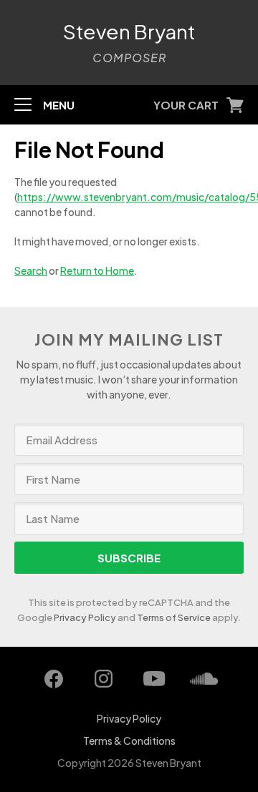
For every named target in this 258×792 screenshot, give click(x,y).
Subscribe (129, 557)
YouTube (154, 679)
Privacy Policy (85, 617)
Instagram (104, 679)
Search (30, 270)
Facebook (54, 679)
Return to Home (97, 270)
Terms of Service (174, 617)
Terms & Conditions (129, 740)
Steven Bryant (129, 31)
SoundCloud (204, 679)
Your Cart (186, 105)
